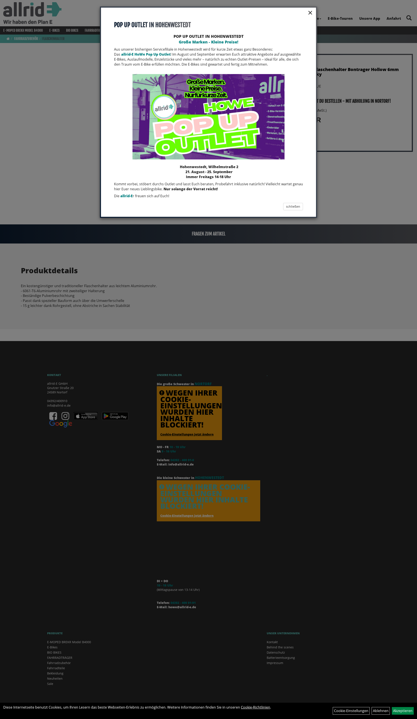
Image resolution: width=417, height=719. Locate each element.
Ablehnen (381, 710)
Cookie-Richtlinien (255, 707)
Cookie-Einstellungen (351, 710)
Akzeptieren (402, 710)
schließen (293, 206)
